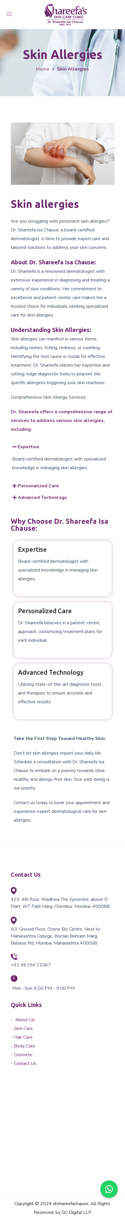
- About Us (23, 1020)
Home (42, 69)
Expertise (28, 447)
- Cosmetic (22, 1055)
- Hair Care (22, 1037)
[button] (60, 447)
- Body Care (23, 1046)
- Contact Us (23, 1063)
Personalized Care (38, 486)
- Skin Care (22, 1028)
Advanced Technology (42, 497)
